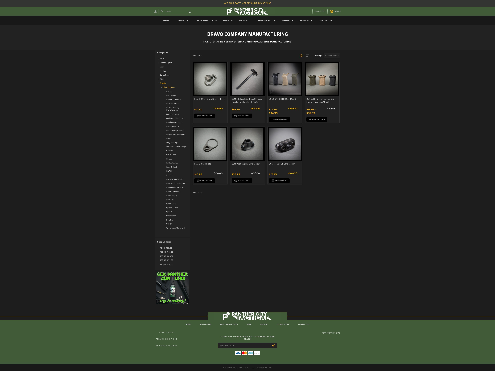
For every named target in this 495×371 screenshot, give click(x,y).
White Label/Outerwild (175, 228)
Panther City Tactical (174, 187)
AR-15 (181, 20)
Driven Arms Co (172, 126)
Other (286, 20)
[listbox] (332, 55)
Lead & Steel (171, 167)
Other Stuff (283, 324)
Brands (304, 20)
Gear (226, 20)
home (188, 324)
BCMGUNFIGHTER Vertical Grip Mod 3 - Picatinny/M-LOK (320, 100)
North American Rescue (175, 183)
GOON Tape (171, 154)
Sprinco (169, 211)
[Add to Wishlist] (222, 73)
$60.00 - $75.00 (166, 260)
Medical (244, 20)
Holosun (169, 158)
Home (166, 20)
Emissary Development (175, 134)
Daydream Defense (174, 122)
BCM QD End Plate (202, 163)
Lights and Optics (229, 324)
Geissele (169, 150)
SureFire (169, 219)
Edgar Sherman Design (175, 130)
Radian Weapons (173, 191)
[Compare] (222, 80)
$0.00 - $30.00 (166, 248)
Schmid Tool (171, 203)
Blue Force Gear (172, 103)
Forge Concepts (172, 142)
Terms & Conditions (166, 339)
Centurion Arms (172, 114)
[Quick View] (222, 67)
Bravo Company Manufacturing (172, 108)
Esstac (169, 138)
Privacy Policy (167, 332)
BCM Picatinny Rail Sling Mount (246, 163)
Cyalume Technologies (175, 118)
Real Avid (170, 199)
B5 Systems (171, 95)
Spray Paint (265, 20)
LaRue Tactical (172, 162)
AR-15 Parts (205, 324)
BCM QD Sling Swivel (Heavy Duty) (209, 99)
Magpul (169, 175)
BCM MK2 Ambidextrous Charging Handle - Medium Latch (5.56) (247, 100)
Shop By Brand (169, 87)
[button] (172, 288)
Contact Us (325, 20)
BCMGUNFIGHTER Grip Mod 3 (282, 99)
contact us (304, 324)
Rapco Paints (171, 195)
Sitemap (268, 367)
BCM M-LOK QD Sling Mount (282, 163)
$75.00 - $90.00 (166, 264)
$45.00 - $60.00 (166, 256)
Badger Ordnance (173, 99)
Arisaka (169, 91)
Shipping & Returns (166, 345)
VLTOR (169, 223)
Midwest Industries (174, 179)
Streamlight (171, 215)
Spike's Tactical (172, 207)
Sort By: (318, 55)
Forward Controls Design (176, 146)
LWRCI (169, 171)
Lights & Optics (204, 20)
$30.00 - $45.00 (166, 252)
